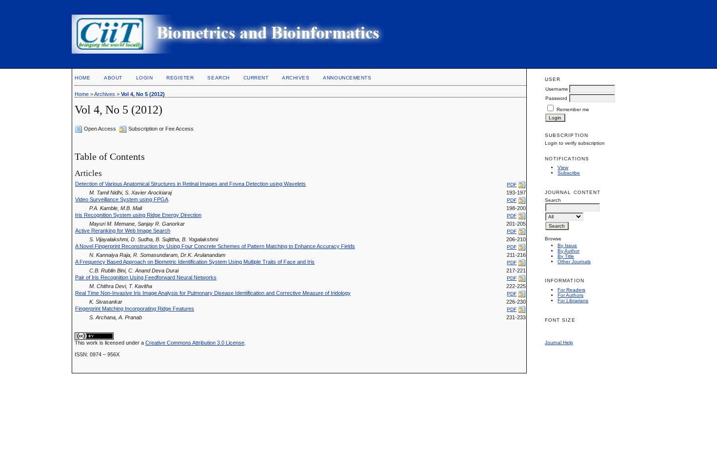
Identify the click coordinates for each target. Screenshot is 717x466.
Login (144, 77)
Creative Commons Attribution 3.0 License (194, 343)
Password (556, 98)
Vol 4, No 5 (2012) (143, 94)
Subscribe (569, 172)
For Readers (571, 289)
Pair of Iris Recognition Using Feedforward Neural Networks (146, 277)
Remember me (573, 109)
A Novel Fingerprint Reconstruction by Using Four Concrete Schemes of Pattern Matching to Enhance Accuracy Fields (215, 246)
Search (218, 77)
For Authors (570, 295)
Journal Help (559, 342)
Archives (295, 77)
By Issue (567, 245)
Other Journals (574, 261)
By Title (566, 256)
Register (180, 77)
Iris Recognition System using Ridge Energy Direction (138, 215)
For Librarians (573, 300)
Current (256, 77)
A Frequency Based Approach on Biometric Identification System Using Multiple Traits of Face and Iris (195, 262)
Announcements (347, 77)
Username (556, 89)
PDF (512, 184)
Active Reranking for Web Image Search (122, 230)
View (563, 167)
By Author (568, 250)
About (113, 77)
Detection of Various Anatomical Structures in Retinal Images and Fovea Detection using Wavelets (190, 184)
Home (82, 77)
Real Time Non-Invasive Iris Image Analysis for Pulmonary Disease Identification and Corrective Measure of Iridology (213, 293)
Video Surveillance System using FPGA (121, 199)
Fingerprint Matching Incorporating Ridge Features (134, 308)
